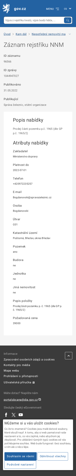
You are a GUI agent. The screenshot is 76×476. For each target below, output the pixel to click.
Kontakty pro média (17, 365)
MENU (50, 8)
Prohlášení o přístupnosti (21, 376)
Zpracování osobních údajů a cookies (29, 359)
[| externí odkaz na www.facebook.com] (6, 414)
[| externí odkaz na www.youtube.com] (20, 414)
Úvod (7, 34)
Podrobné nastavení (20, 464)
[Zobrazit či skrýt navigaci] (69, 34)
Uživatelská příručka (17, 382)
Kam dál (21, 34)
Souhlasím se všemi (20, 456)
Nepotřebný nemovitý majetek (52, 34)
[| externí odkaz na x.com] (13, 414)
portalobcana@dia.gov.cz (21, 399)
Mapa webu (11, 370)
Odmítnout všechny (53, 456)
